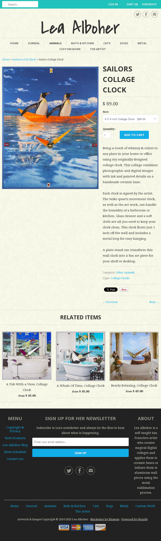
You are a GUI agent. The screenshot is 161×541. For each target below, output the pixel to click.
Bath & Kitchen (82, 43)
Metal (142, 43)
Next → (154, 302)
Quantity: (109, 129)
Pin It (124, 289)
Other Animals (125, 272)
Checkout (149, 4)
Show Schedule (15, 452)
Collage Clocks (120, 278)
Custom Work (69, 49)
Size (106, 111)
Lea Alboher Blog (15, 445)
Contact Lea (15, 459)
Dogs (124, 43)
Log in (113, 4)
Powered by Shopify (134, 519)
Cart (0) (132, 4)
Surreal (34, 43)
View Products (15, 438)
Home (14, 43)
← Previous (110, 302)
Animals (55, 43)
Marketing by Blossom (104, 519)
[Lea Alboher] (80, 26)
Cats (106, 43)
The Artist (98, 49)
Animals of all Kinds (24, 59)
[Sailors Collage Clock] (50, 188)
